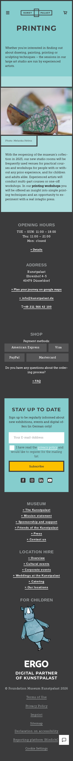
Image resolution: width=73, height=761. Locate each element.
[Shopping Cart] (65, 12)
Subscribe (36, 466)
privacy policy (47, 447)
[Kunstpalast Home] (36, 13)
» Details (36, 249)
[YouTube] (49, 481)
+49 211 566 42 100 (37, 306)
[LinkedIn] (41, 481)
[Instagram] (32, 481)
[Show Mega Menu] (7, 12)
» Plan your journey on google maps (36, 289)
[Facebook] (23, 481)
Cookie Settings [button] (36, 748)
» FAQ (36, 381)
